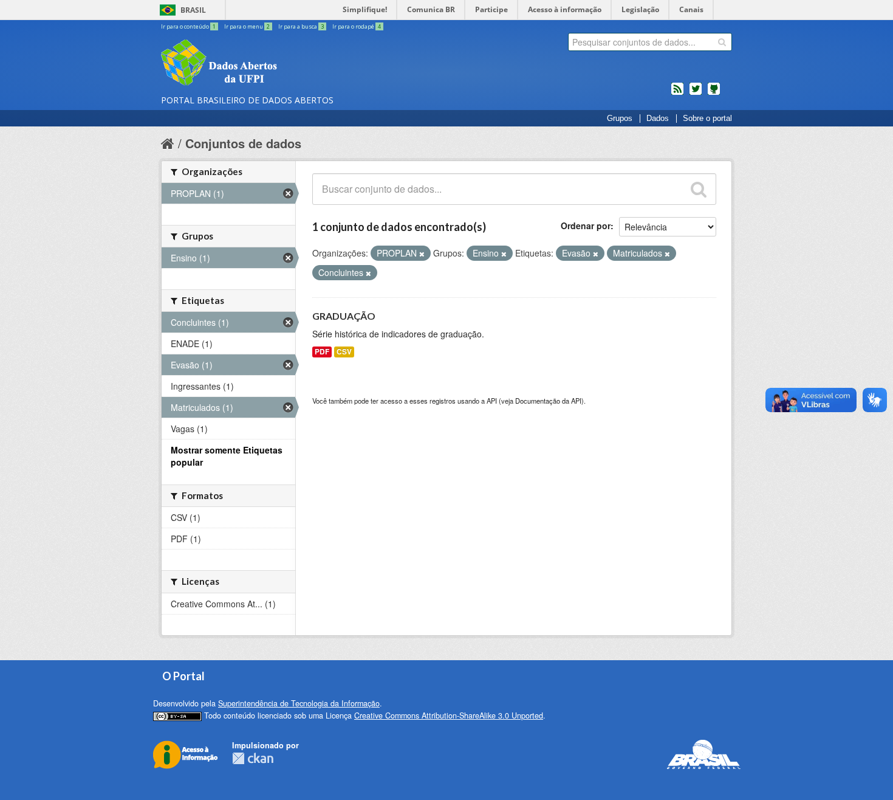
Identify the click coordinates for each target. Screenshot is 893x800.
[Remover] (422, 253)
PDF (322, 352)
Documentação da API (548, 400)
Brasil (193, 10)
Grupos (619, 118)
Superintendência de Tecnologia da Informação (299, 703)
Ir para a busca (301, 26)
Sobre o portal (707, 118)
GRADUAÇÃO (343, 316)
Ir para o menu (247, 26)
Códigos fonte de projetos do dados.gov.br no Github (714, 94)
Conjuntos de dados (243, 143)
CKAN (252, 758)
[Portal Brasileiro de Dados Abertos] (291, 64)
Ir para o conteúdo (188, 26)
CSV (344, 352)
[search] (722, 42)
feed (677, 94)
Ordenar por (586, 225)
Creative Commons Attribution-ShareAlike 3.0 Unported (448, 715)
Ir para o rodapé (356, 26)
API (492, 400)
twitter (695, 94)
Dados (657, 118)
